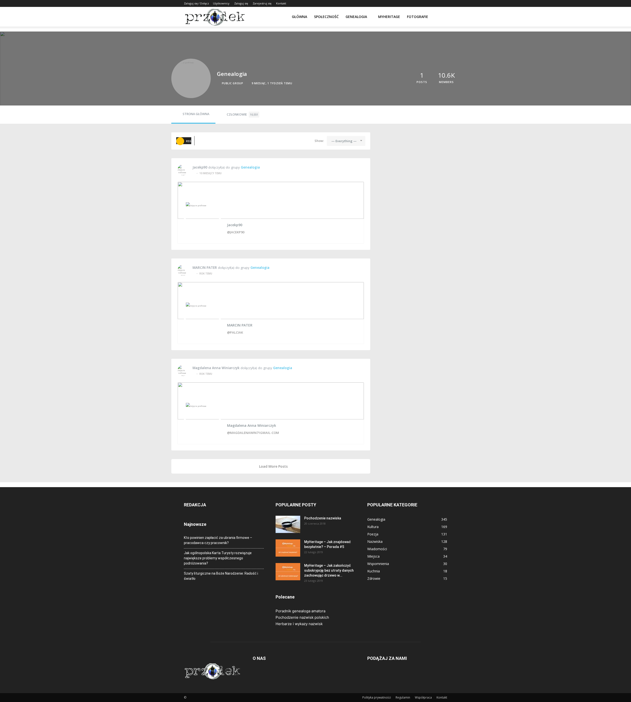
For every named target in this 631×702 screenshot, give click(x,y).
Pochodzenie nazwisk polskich (302, 617)
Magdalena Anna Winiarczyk (216, 368)
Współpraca (423, 697)
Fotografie (417, 16)
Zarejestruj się (262, 3)
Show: (319, 140)
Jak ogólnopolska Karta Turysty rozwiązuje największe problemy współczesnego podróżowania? (218, 558)
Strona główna (196, 114)
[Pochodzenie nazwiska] (288, 524)
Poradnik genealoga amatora (300, 611)
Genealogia (356, 16)
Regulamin (403, 697)
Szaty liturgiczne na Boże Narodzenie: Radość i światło (221, 576)
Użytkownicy (221, 3)
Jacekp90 (200, 167)
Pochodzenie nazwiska (322, 518)
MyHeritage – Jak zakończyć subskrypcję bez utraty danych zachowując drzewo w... (329, 570)
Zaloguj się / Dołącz (196, 3)
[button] (441, 17)
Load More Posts (273, 466)
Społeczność (326, 16)
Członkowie (242, 114)
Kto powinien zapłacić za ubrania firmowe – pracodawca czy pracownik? (218, 540)
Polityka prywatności (376, 697)
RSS (188, 141)
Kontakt (281, 3)
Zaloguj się (241, 3)
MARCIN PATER (205, 267)
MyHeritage (389, 16)
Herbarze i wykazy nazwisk (299, 623)
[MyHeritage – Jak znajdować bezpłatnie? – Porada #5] (288, 548)
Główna (299, 16)
